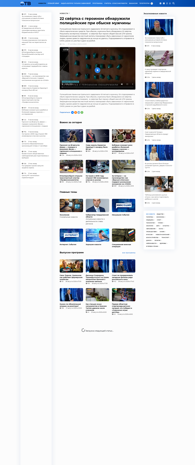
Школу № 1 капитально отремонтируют (30, 176)
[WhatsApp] (170, 3)
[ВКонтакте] (72, 112)
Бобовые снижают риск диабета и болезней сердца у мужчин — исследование (35, 112)
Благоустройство (152, 237)
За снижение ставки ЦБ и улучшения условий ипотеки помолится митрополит (33, 18)
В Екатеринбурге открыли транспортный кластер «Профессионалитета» (32, 100)
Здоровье (163, 243)
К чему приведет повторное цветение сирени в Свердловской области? (158, 71)
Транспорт (165, 237)
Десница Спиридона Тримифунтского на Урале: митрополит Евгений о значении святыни (97, 278)
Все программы (128, 253)
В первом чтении (152, 246)
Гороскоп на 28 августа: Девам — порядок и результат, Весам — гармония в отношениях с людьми (35, 124)
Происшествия (151, 231)
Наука (161, 229)
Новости (42, 3)
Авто (157, 226)
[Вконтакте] (160, 3)
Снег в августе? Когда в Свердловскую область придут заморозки (156, 134)
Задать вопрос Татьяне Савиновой (76, 3)
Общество (160, 214)
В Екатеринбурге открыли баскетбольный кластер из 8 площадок (33, 54)
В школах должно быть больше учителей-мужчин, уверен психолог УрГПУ (158, 166)
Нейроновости (151, 243)
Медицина (150, 220)
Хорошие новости (93, 244)
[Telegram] (78, 112)
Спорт (159, 220)
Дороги (148, 240)
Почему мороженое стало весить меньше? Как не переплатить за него (34, 42)
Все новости (150, 214)
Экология (149, 226)
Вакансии (133, 3)
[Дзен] (166, 3)
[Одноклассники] (164, 3)
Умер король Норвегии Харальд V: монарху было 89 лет (35, 89)
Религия (157, 240)
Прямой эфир (53, 3)
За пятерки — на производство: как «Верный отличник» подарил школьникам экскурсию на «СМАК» (35, 78)
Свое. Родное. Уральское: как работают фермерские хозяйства (71, 277)
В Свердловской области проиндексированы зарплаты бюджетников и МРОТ (33, 30)
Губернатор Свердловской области (97, 216)
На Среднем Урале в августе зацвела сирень (32, 167)
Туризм (160, 223)
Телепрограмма (146, 3)
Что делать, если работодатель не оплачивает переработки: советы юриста (34, 66)
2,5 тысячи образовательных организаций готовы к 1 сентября (34, 145)
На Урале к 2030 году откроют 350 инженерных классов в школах (34, 135)
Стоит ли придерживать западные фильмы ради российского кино (122, 277)
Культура (166, 226)
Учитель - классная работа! (115, 3)
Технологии (150, 223)
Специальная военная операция (121, 245)
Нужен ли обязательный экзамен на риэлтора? (70, 305)
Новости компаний (162, 234)
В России (149, 234)
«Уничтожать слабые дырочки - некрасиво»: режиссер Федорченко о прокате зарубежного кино (158, 103)
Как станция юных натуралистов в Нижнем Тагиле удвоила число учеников (96, 307)
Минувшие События (120, 215)
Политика (149, 217)
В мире (162, 231)
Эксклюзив (64, 215)
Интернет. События (68, 244)
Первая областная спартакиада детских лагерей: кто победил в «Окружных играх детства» (122, 308)
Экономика (160, 217)
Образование (151, 229)
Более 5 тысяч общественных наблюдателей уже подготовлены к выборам (35, 156)
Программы (97, 3)
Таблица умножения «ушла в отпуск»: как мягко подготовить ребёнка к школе (157, 197)
